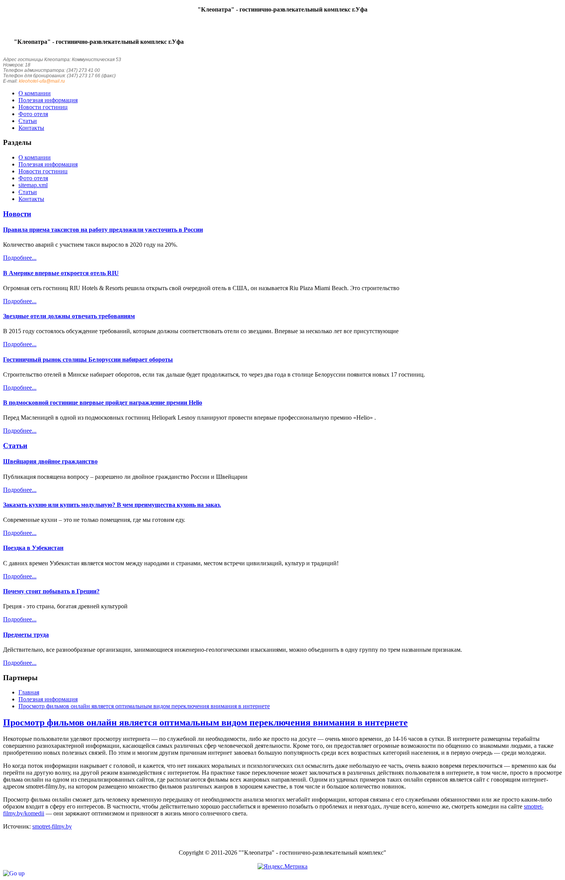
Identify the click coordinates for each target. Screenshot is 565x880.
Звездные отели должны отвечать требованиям (69, 316)
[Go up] (14, 873)
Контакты (31, 199)
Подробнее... (20, 257)
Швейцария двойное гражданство (50, 461)
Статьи (27, 192)
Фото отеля (33, 178)
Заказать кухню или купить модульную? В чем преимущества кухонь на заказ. (112, 504)
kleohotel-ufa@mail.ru (42, 81)
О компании (34, 157)
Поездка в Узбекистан (33, 548)
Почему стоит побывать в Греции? (51, 591)
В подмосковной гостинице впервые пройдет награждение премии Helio (102, 402)
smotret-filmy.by (52, 826)
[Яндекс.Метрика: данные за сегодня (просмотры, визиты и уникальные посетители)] (282, 866)
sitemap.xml (33, 185)
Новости (17, 214)
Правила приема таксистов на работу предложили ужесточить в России (103, 229)
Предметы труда (26, 634)
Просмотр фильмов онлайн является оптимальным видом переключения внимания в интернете (205, 722)
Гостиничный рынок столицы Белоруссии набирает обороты (88, 359)
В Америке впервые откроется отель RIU (61, 273)
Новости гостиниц (43, 171)
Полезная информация (48, 164)
